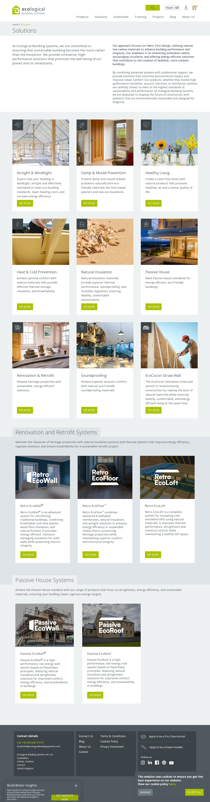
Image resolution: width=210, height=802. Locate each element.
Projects (158, 17)
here (172, 784)
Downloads (121, 17)
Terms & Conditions (113, 736)
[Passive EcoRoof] (111, 625)
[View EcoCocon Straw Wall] (169, 345)
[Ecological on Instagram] (143, 763)
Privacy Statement (112, 746)
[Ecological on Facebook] (157, 763)
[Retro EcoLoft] (167, 477)
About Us (188, 17)
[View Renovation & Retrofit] (40, 345)
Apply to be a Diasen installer (166, 747)
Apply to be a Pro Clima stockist (167, 736)
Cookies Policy (109, 741)
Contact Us (86, 736)
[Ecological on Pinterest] (164, 763)
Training (140, 17)
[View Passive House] (169, 242)
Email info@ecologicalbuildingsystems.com (38, 746)
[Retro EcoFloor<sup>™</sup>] (105, 477)
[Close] (76, 786)
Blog (173, 17)
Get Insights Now (64, 797)
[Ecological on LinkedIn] (150, 763)
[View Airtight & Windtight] (40, 142)
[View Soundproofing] (105, 345)
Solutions (101, 17)
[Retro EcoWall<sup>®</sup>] (42, 477)
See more (28, 554)
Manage (145, 792)
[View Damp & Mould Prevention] (105, 142)
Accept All (194, 792)
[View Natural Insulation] (105, 242)
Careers (83, 752)
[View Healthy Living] (169, 142)
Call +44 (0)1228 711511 (30, 742)
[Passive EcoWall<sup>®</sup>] (44, 625)
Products (82, 17)
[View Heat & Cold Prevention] (40, 242)
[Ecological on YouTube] (171, 763)
